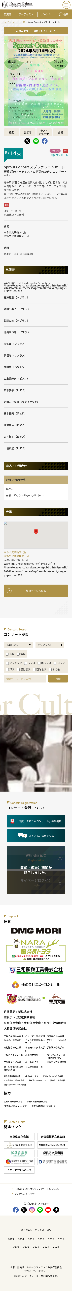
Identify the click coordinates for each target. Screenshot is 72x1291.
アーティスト (26, 14)
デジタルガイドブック (25, 1193)
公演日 (7, 14)
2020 (26, 1247)
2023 (56, 1247)
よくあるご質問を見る (41, 835)
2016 (41, 1239)
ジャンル (46, 14)
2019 (16, 1247)
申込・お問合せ (44, 132)
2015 (31, 1239)
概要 (11, 132)
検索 (65, 14)
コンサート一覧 (18, 22)
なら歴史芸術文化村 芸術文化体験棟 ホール (16, 234)
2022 (46, 1247)
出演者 (28, 132)
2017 (51, 1239)
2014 (21, 1239)
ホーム (6, 22)
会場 (60, 132)
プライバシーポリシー (36, 1271)
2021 (36, 1247)
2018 (61, 1239)
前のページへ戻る (36, 590)
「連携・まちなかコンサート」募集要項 (38, 821)
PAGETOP (66, 1285)
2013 (11, 1239)
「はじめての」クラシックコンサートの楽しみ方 (37, 1188)
